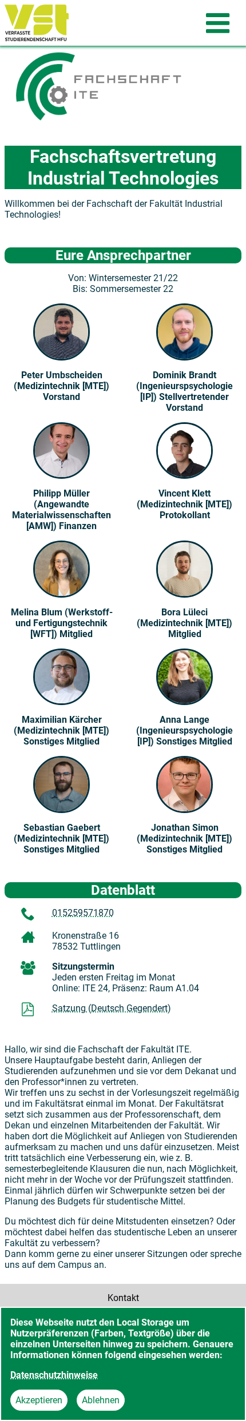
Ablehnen (101, 1400)
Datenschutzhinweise (54, 1375)
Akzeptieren (38, 1400)
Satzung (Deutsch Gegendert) (111, 1008)
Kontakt (123, 1297)
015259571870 (83, 912)
